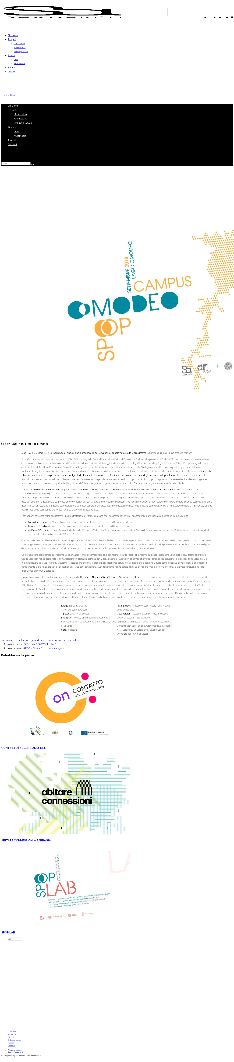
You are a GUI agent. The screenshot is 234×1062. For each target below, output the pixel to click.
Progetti (12, 110)
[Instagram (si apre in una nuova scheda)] (8, 82)
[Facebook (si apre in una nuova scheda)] (8, 78)
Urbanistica (20, 114)
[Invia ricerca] (32, 164)
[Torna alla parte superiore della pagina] (2, 1058)
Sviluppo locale (23, 123)
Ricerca (12, 127)
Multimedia (20, 135)
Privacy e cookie (14, 1050)
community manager (52, 640)
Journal (12, 140)
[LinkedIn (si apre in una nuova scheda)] (8, 86)
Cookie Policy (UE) (15, 1052)
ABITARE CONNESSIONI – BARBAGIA (26, 840)
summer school (72, 640)
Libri (16, 131)
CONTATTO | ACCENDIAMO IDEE (23, 748)
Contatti (12, 144)
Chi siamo (13, 105)
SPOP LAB (8, 932)
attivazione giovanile (29, 640)
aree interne (12, 640)
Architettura (20, 118)
